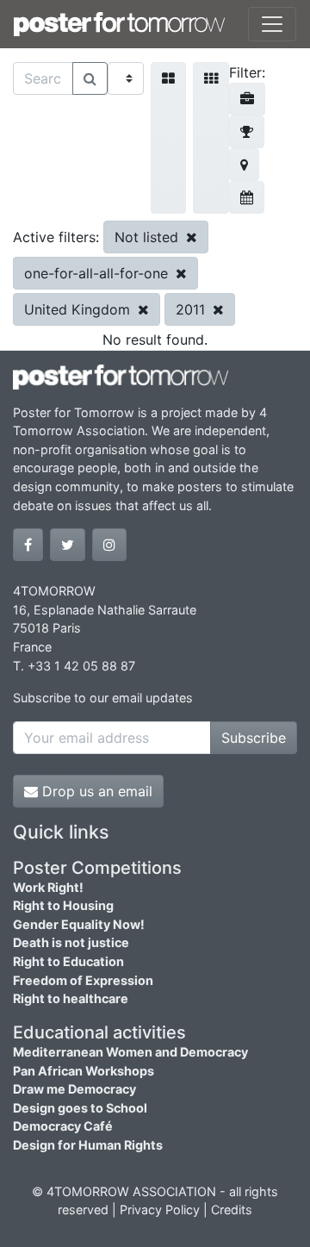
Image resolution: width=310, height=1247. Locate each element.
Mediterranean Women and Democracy (130, 1051)
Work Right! (48, 887)
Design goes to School (80, 1107)
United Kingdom (79, 309)
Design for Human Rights (88, 1145)
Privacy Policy (160, 1209)
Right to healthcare (70, 998)
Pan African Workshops (83, 1070)
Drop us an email (95, 791)
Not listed (149, 237)
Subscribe (253, 737)
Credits (231, 1209)
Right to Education (68, 961)
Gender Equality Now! (79, 924)
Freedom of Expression (83, 980)
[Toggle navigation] (272, 24)
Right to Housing (63, 905)
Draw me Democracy (74, 1089)
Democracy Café (63, 1126)
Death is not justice (71, 942)
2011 (192, 309)
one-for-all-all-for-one (98, 273)
